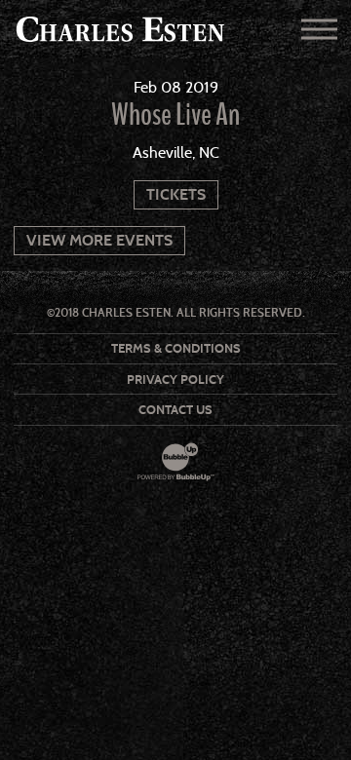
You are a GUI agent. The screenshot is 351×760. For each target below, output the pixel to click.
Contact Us (175, 409)
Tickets (176, 194)
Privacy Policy (175, 379)
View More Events (99, 240)
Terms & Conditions (176, 348)
